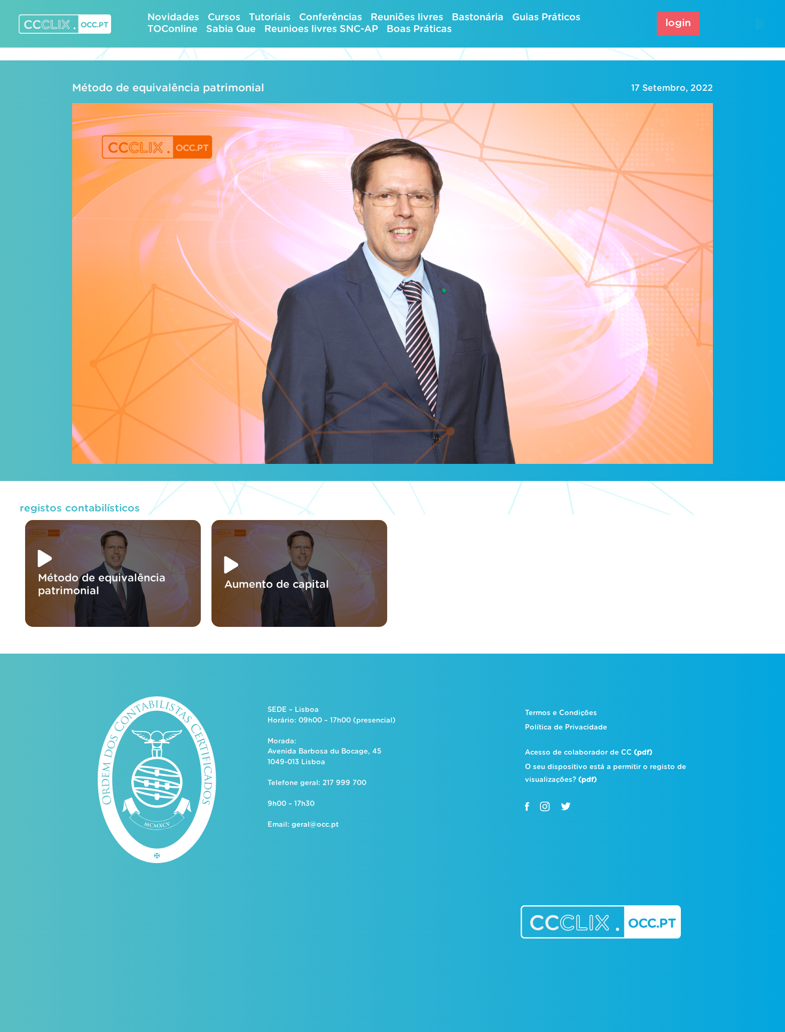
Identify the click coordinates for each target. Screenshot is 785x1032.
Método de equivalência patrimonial (168, 88)
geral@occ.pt (315, 824)
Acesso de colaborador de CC (589, 752)
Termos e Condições (561, 713)
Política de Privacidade (566, 727)
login (678, 23)
